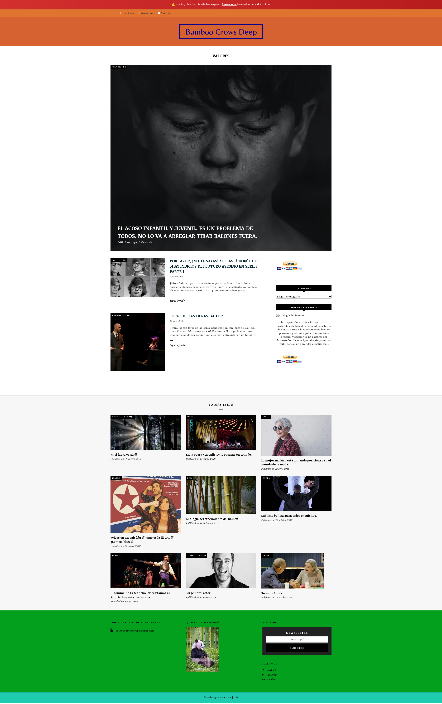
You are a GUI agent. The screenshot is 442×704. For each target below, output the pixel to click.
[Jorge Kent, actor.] (221, 570)
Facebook (272, 670)
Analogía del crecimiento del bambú (212, 519)
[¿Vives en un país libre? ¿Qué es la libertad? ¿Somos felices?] (145, 504)
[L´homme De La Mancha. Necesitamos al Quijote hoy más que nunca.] (145, 570)
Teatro (116, 478)
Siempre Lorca (271, 593)
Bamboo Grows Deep (221, 31)
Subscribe (297, 648)
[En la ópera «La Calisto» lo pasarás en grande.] (221, 432)
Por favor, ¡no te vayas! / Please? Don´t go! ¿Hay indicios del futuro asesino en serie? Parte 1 (214, 266)
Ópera (191, 417)
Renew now (229, 4)
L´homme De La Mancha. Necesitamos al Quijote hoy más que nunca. (140, 595)
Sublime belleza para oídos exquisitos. (289, 516)
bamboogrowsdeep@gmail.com (135, 630)
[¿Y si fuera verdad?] (145, 432)
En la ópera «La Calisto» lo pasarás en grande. (219, 454)
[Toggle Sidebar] (112, 13)
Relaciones (119, 67)
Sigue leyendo (178, 300)
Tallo (266, 417)
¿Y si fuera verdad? (124, 454)
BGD (189, 478)
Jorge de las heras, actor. (197, 315)
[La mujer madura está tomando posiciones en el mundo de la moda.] (296, 435)
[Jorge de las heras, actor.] (137, 342)
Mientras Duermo (123, 417)
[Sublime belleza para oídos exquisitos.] (296, 493)
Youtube (271, 679)
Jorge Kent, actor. (198, 593)
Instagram (272, 674)
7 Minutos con (121, 315)
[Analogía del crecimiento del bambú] (221, 495)
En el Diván (119, 260)
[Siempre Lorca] (296, 571)
